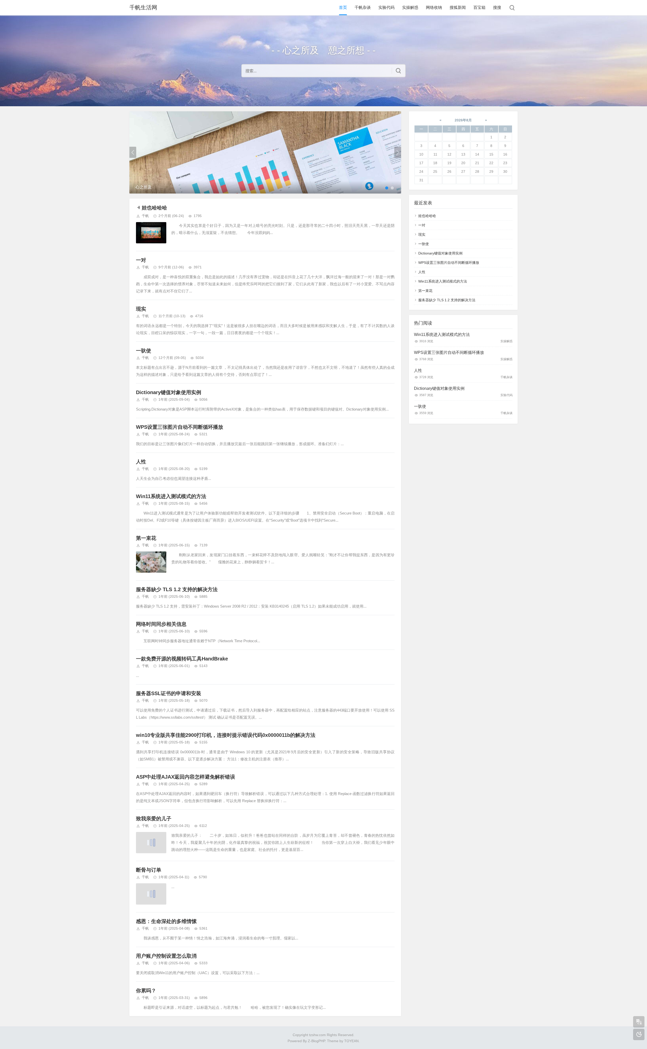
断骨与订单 (148, 870)
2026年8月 (463, 120)
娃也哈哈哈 (154, 207)
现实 (141, 309)
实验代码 (386, 7)
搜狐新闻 (458, 7)
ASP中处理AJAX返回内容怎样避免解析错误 (185, 777)
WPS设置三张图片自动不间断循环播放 (179, 427)
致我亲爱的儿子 (153, 818)
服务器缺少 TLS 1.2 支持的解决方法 (177, 589)
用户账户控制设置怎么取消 (166, 956)
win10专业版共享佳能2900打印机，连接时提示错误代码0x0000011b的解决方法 (225, 735)
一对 (141, 260)
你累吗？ (146, 990)
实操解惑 (410, 7)
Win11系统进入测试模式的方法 (171, 496)
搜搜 (497, 7)
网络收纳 (434, 7)
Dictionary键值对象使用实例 (168, 392)
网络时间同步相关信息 (161, 624)
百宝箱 (479, 7)
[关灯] (638, 1034)
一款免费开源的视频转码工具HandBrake (182, 658)
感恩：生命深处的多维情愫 (166, 921)
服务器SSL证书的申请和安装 (168, 693)
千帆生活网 (143, 7)
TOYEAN (351, 1041)
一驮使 (143, 350)
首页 (343, 7)
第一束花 (146, 538)
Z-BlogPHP (316, 1041)
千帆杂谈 (363, 7)
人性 (141, 461)
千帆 (145, 216)
